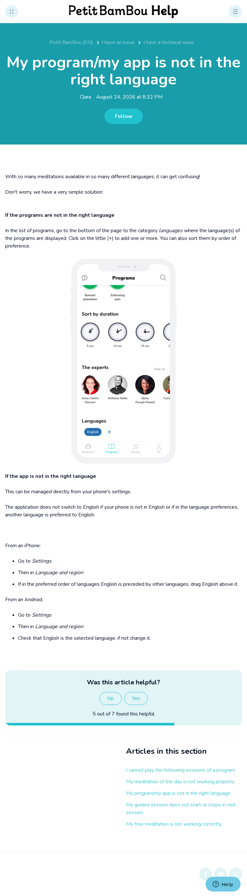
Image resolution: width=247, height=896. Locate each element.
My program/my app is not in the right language (178, 793)
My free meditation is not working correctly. (174, 824)
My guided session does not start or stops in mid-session (181, 808)
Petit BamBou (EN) (71, 42)
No (110, 698)
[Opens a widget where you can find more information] (223, 885)
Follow (124, 116)
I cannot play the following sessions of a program (180, 770)
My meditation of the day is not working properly (180, 781)
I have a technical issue (168, 42)
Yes (136, 698)
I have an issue (118, 42)
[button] (11, 11)
